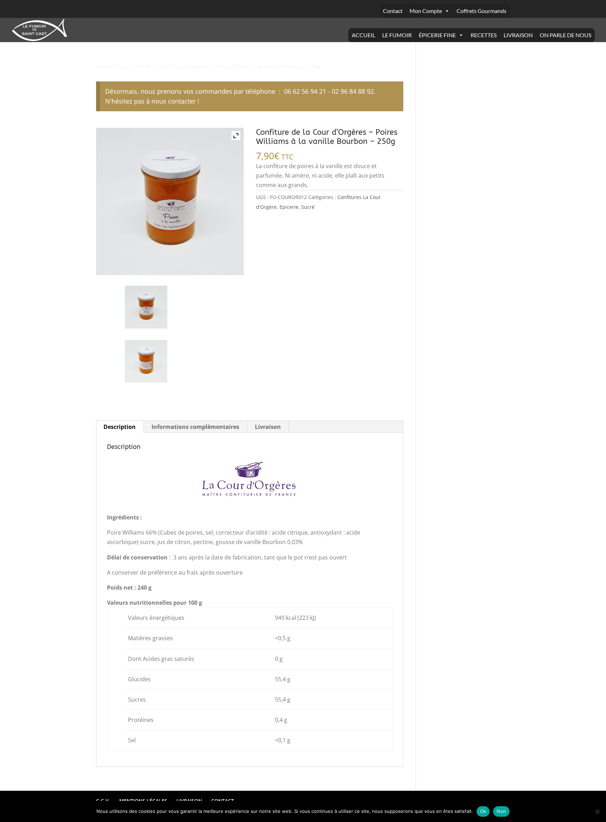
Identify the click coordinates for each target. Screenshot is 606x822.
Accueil (104, 66)
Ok (483, 811)
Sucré (124, 66)
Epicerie (289, 207)
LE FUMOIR (397, 35)
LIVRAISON (518, 35)
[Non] (597, 811)
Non (501, 811)
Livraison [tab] (268, 427)
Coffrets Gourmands (481, 10)
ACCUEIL (363, 35)
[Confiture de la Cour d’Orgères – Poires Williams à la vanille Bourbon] (146, 307)
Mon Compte (426, 10)
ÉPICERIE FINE (437, 35)
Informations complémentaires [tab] (195, 427)
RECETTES (484, 35)
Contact (393, 10)
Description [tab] (119, 427)
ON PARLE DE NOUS (565, 35)
